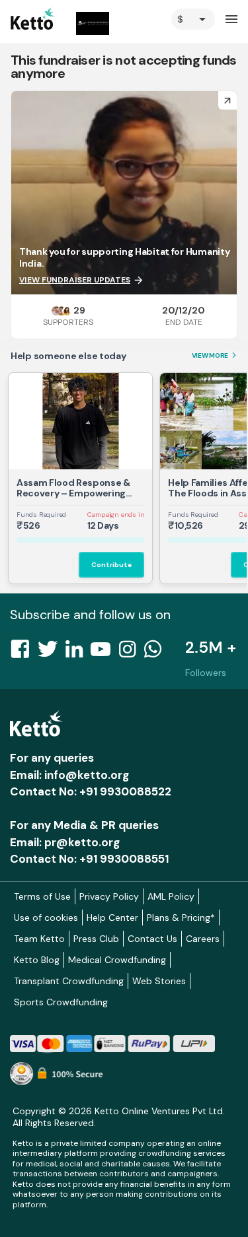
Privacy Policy (109, 896)
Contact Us (152, 939)
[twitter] (51, 653)
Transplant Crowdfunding (69, 981)
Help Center (112, 917)
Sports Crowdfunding (61, 1002)
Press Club (96, 939)
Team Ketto (39, 939)
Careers (203, 939)
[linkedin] (78, 653)
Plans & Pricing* (181, 917)
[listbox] (193, 19)
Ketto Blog (37, 960)
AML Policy (170, 896)
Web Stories (159, 981)
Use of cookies (46, 917)
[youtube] (104, 653)
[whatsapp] (156, 653)
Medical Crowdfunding (117, 960)
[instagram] (131, 653)
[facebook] (24, 653)
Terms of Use (42, 896)
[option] (193, 19)
